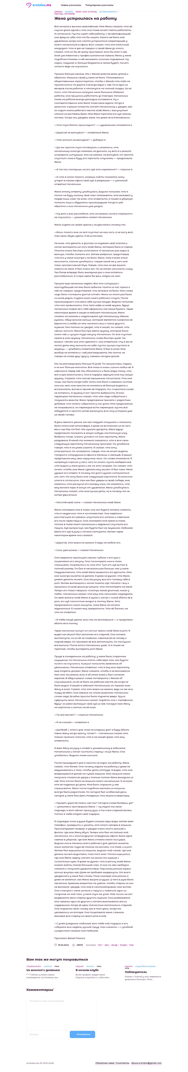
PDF (131, 945)
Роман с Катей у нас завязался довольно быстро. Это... (143, 978)
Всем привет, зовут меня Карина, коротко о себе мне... (93, 976)
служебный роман (145, 966)
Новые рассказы (71, 5)
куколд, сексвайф (64, 14)
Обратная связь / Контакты (112, 1063)
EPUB (114, 945)
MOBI (123, 945)
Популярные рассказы (99, 5)
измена (58, 12)
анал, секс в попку (86, 12)
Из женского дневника (43, 970)
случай (80, 966)
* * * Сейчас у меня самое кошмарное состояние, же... (42, 976)
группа (128, 966)
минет (69, 12)
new (57, 966)
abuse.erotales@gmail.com (146, 1063)
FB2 (107, 945)
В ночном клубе (87, 970)
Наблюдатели (136, 972)
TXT (100, 945)
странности (33, 966)
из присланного (108, 12)
